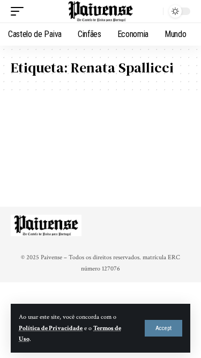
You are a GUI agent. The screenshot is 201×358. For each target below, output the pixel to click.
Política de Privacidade (51, 328)
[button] (163, 328)
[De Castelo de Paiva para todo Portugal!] (101, 12)
